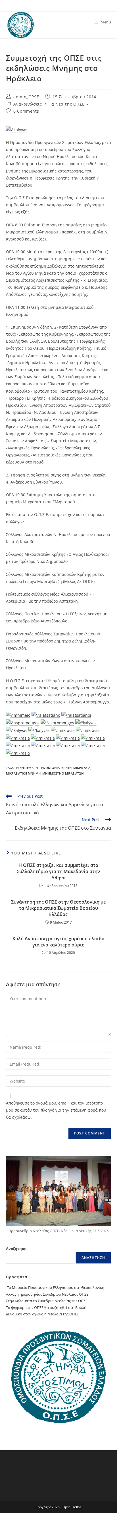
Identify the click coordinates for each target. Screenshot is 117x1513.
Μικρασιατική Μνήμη (23, 773)
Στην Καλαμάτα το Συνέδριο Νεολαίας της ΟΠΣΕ (46, 1300)
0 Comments (26, 111)
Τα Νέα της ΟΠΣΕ (66, 104)
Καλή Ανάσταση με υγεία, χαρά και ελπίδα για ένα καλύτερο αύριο (58, 941)
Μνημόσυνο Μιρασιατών (63, 773)
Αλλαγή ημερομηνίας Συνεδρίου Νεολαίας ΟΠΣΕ (47, 1294)
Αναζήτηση (16, 1248)
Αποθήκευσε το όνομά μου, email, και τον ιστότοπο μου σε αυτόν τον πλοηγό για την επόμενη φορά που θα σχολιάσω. (56, 1110)
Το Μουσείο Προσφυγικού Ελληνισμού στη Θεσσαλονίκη (55, 1287)
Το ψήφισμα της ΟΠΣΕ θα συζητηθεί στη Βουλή (46, 1307)
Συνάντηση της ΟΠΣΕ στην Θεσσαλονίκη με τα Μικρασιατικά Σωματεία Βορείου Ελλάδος (58, 908)
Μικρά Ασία (81, 768)
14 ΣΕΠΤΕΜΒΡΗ (26, 768)
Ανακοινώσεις (27, 104)
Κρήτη (66, 768)
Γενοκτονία (49, 768)
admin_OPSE (26, 96)
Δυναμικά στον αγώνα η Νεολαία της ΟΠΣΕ (42, 1314)
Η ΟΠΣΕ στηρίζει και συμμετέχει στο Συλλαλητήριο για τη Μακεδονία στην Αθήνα (58, 871)
